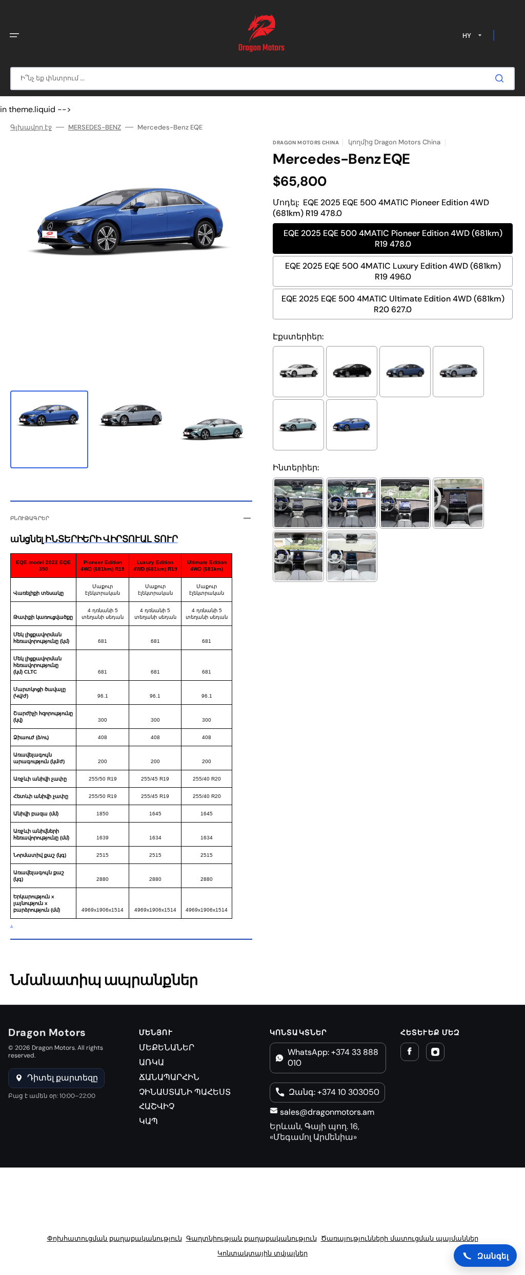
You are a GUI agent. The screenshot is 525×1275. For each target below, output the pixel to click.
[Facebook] (409, 1052)
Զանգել (493, 1255)
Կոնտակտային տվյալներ (262, 1253)
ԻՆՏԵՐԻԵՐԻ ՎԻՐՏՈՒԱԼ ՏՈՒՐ (110, 539)
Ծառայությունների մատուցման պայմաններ (399, 1238)
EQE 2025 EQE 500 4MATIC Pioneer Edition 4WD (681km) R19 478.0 (393, 238)
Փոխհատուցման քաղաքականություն (114, 1238)
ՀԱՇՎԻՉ (156, 1106)
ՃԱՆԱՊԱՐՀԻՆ (169, 1077)
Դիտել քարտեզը (62, 1077)
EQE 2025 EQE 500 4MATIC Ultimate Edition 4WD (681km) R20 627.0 (392, 304)
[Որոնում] (501, 78)
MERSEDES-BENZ (94, 127)
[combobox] (262, 78)
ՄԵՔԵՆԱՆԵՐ (166, 1047)
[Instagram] (435, 1052)
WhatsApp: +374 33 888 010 (333, 1057)
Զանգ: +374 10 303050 (334, 1092)
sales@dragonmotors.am (326, 1112)
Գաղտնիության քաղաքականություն (251, 1238)
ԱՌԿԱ (151, 1062)
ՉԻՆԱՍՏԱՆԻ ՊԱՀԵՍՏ (185, 1092)
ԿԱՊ (148, 1121)
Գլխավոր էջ (31, 127)
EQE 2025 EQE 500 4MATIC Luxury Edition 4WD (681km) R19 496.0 (393, 271)
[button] (14, 35)
